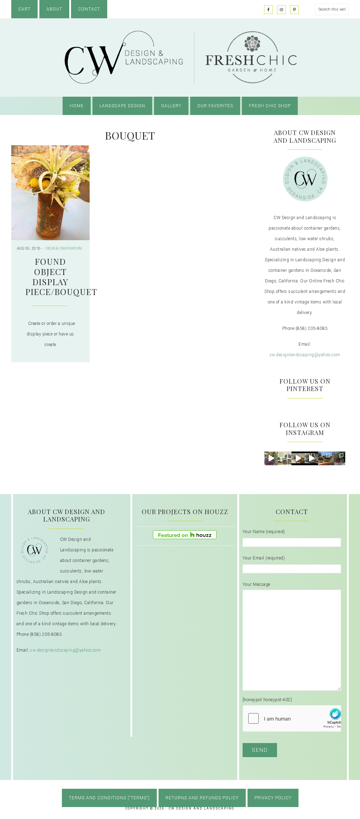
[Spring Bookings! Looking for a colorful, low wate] (298, 458)
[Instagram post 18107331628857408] (325, 458)
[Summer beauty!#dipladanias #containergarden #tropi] (271, 458)
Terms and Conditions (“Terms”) (109, 797)
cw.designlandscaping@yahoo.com (305, 354)
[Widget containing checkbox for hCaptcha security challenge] (296, 718)
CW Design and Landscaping (180, 57)
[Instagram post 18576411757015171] (338, 458)
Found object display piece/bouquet (61, 276)
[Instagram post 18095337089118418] (311, 458)
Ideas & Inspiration (63, 248)
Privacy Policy (273, 797)
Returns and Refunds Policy (202, 797)
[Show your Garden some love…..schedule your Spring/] (284, 458)
